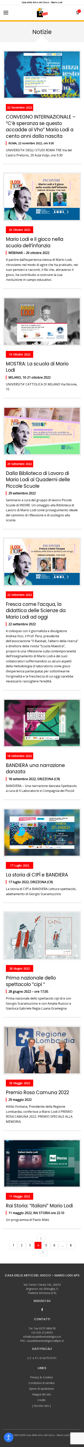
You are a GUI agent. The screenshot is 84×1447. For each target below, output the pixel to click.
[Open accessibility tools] (8, 1437)
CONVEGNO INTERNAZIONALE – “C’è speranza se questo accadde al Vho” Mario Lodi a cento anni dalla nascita (41, 126)
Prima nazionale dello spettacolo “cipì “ (31, 981)
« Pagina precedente (41, 1238)
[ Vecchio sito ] (41, 1406)
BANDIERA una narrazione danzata (35, 768)
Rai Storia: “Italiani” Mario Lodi (39, 1205)
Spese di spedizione (41, 1388)
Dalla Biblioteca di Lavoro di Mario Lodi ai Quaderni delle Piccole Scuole (38, 479)
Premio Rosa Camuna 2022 (37, 1092)
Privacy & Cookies (41, 1377)
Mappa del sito (41, 1394)
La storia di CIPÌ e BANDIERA (37, 875)
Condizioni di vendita (42, 1383)
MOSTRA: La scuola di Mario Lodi (37, 367)
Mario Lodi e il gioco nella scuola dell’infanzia (34, 242)
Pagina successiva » (43, 1252)
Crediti (42, 1400)
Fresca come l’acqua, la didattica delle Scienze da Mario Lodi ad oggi (36, 610)
